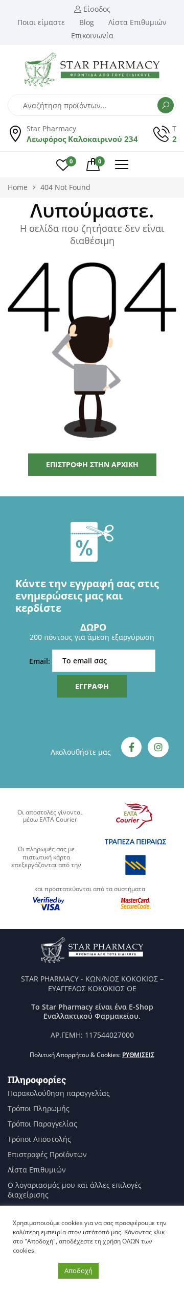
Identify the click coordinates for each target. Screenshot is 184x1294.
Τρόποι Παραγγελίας (42, 1124)
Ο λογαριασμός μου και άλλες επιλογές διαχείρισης (75, 1190)
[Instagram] (158, 747)
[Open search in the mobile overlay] (92, 105)
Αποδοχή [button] (78, 1270)
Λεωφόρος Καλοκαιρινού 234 (82, 139)
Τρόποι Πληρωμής (39, 1108)
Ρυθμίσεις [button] (138, 1054)
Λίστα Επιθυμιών (37, 1170)
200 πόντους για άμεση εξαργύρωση (92, 637)
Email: (40, 660)
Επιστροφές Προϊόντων (47, 1154)
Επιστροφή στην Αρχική (92, 464)
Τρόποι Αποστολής (39, 1139)
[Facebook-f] (131, 747)
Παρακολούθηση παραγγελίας (59, 1093)
